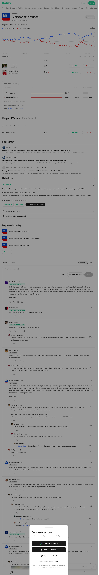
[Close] (65, 527)
